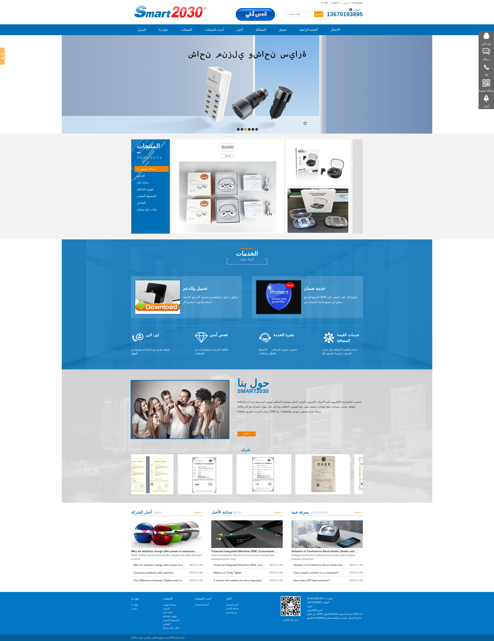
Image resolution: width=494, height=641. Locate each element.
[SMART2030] (169, 3)
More (227, 156)
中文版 (324, 3)
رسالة (486, 59)
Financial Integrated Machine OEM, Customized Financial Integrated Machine (239, 564)
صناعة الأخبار (232, 608)
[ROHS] (166, 474)
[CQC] (343, 474)
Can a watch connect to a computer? (316, 572)
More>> (199, 512)
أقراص (141, 175)
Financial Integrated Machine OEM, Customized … (244, 551)
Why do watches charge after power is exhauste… (164, 551)
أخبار (240, 29)
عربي (345, 3)
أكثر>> (246, 433)
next (421, 84)
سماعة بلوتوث (148, 168)
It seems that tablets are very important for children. (239, 580)
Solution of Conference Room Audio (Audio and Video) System (319, 564)
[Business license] (284, 474)
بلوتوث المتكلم (145, 189)
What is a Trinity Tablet (227, 572)
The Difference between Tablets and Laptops (159, 580)
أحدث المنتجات (214, 29)
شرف (134, 608)
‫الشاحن (141, 202)
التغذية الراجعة (308, 29)
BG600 (228, 147)
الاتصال (335, 29)
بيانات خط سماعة (147, 209)
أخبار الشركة (232, 604)
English (335, 3)
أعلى (486, 106)
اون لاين (486, 43)
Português (357, 3)
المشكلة (260, 29)
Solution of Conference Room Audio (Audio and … (324, 551)
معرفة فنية (231, 612)
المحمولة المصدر (146, 196)
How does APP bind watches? (312, 580)
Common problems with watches (153, 572)
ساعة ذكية (143, 182)
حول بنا (163, 29)
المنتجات (186, 29)
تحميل (283, 29)
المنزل (142, 29)
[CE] (225, 474)
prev (73, 84)
